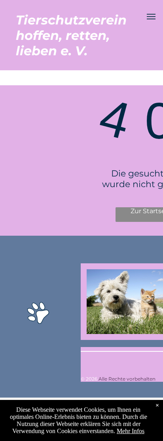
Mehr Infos (130, 431)
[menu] (151, 16)
